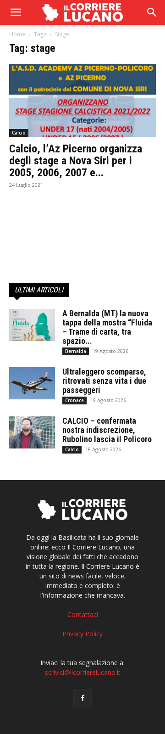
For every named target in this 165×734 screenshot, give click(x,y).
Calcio (19, 132)
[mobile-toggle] (15, 12)
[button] (152, 12)
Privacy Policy (82, 633)
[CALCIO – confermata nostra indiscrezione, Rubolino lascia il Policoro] (32, 432)
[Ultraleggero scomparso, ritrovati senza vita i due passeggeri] (32, 383)
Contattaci (82, 614)
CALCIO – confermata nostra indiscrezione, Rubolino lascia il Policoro (107, 430)
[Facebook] (82, 698)
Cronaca (74, 400)
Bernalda (75, 351)
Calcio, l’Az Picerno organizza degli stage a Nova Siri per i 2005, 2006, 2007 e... (75, 160)
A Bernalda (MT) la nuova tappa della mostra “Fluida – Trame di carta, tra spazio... (107, 327)
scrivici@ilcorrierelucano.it (83, 672)
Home (17, 34)
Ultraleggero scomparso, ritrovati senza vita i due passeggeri (104, 381)
